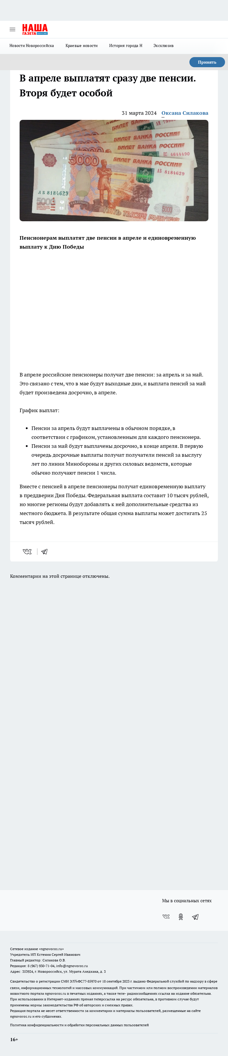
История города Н (125, 45)
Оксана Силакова (185, 112)
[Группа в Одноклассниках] (180, 917)
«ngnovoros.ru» (51, 949)
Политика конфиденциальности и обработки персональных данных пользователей (79, 1025)
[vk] (28, 551)
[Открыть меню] (12, 29)
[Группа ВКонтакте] (166, 917)
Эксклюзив (163, 45)
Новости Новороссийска (32, 45)
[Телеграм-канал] (195, 917)
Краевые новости (82, 45)
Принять (207, 62)
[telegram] (46, 551)
